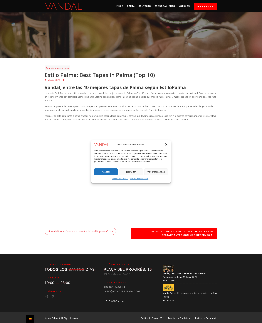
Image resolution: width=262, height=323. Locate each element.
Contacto (144, 6)
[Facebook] (52, 296)
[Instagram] (46, 296)
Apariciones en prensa (57, 67)
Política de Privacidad (139, 178)
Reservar (205, 6)
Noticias (184, 6)
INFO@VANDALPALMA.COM (122, 291)
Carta (131, 6)
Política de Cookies (120, 178)
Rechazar (131, 171)
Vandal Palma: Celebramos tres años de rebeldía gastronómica (82, 231)
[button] (166, 144)
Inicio (119, 6)
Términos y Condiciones (179, 318)
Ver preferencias (156, 171)
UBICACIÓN (114, 301)
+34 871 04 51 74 (114, 287)
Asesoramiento (165, 6)
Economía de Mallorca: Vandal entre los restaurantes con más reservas (182, 233)
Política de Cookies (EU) (152, 318)
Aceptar (106, 171)
